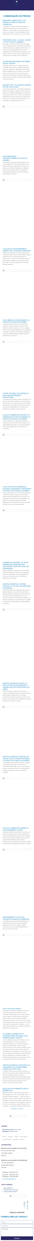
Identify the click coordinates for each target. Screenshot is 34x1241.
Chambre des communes (11, 1189)
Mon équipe (24, 1136)
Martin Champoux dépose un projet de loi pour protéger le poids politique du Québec (16, 759)
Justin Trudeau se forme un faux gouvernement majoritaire (16, 395)
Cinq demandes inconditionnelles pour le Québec (15, 158)
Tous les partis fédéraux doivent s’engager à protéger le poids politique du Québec (17, 489)
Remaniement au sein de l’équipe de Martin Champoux (16, 918)
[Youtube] (5, 3)
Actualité (15, 1139)
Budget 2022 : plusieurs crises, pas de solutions (17, 86)
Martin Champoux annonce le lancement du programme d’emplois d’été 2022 (16, 1067)
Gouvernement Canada (10, 1191)
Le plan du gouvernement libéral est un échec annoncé (16, 250)
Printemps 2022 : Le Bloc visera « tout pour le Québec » (17, 41)
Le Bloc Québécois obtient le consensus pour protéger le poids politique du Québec (16, 417)
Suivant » (21, 1108)
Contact (22, 1139)
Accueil (4, 1136)
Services (10, 1136)
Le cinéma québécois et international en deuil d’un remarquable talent (15, 1036)
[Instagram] (9, 3)
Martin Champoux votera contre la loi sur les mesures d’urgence (17, 586)
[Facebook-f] (2, 3)
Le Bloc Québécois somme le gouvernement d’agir (16, 829)
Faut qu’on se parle (12, 1009)
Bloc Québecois (8, 1188)
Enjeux (17, 1136)
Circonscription (7, 1139)
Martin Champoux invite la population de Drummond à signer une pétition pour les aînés (16, 686)
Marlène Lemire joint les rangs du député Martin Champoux (14, 22)
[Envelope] (13, 3)
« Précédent (13, 1108)
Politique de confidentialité (17, 1212)
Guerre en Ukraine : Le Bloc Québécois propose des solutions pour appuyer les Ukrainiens (16, 565)
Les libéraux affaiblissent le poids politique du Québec (16, 321)
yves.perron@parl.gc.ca (9, 1179)
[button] (32, 2)
